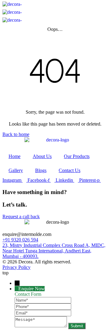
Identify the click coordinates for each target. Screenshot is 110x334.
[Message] (41, 325)
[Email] (43, 312)
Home (14, 156)
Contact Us (69, 170)
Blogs (40, 170)
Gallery (16, 170)
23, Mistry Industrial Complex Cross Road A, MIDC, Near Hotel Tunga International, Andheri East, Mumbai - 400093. (53, 251)
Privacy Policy (16, 267)
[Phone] (43, 306)
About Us (42, 156)
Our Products (77, 156)
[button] (55, 9)
